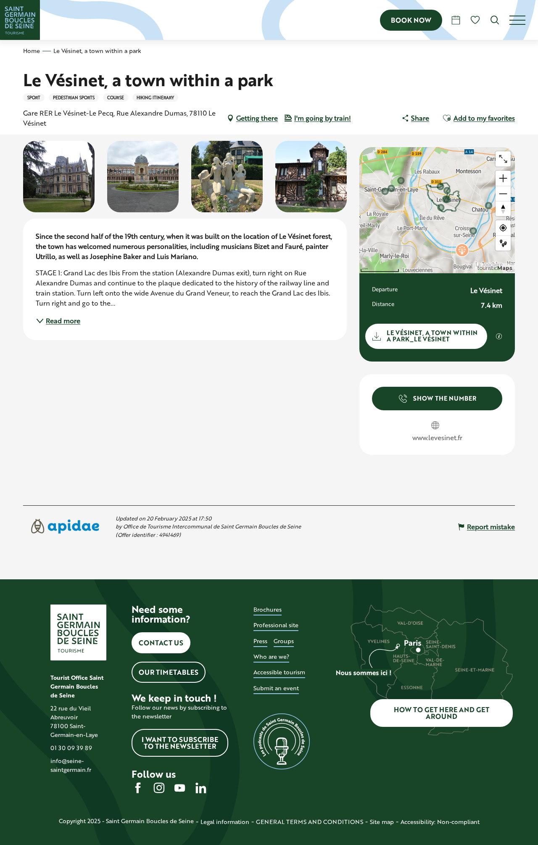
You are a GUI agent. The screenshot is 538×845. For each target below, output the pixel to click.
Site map (382, 822)
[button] (495, 20)
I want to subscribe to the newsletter (180, 742)
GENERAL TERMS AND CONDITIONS (309, 822)
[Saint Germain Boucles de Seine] (20, 20)
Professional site (275, 625)
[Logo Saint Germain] (78, 632)
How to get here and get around (441, 713)
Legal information (224, 822)
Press (260, 641)
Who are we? (271, 656)
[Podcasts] (281, 741)
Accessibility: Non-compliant (440, 822)
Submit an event (276, 688)
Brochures (267, 609)
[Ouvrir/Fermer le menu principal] (523, 20)
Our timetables (168, 672)
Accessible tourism (279, 672)
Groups (284, 641)
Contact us (161, 642)
